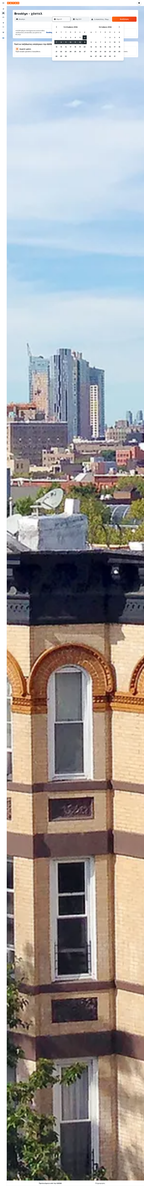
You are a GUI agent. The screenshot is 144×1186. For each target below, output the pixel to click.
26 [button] (80, 51)
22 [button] (61, 51)
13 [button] (84, 42)
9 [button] (65, 42)
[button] (3, 3)
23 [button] (66, 51)
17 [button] (70, 47)
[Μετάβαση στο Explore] (3, 23)
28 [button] (56, 56)
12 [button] (80, 42)
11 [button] (75, 42)
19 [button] (80, 47)
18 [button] (75, 47)
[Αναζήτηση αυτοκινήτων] (3, 17)
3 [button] (70, 37)
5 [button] (91, 42)
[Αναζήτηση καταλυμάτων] (3, 13)
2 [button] (65, 37)
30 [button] (66, 56)
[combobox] (35, 19)
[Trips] (3, 32)
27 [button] (85, 51)
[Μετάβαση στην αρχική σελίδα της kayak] (13, 3)
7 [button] (56, 42)
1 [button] (105, 37)
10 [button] (70, 42)
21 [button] (56, 51)
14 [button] (56, 47)
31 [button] (114, 56)
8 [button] (61, 42)
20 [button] (85, 47)
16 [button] (66, 47)
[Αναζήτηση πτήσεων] (3, 9)
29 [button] (61, 56)
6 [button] (84, 37)
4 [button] (75, 37)
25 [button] (75, 51)
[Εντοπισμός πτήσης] (3, 27)
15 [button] (61, 47)
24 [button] (70, 51)
